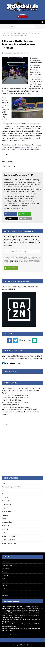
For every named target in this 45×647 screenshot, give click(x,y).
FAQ (3, 578)
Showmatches (7, 522)
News (4, 518)
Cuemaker (5, 572)
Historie (4, 582)
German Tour (6, 501)
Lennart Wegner (20, 53)
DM (3, 490)
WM (3, 533)
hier (38, 150)
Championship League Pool (11, 487)
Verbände (5, 595)
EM (3, 494)
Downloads (5, 575)
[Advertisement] (22, 448)
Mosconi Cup (6, 511)
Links (3, 592)
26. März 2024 (8, 53)
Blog (3, 483)
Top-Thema (6, 526)
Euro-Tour (5, 497)
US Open (5, 529)
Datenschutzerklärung (14, 261)
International (6, 504)
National (5, 515)
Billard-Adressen (7, 565)
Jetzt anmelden (10, 268)
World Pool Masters (9, 543)
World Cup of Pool (8, 540)
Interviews (5, 508)
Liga (3, 589)
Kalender (5, 585)
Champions (5, 568)
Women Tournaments (9, 536)
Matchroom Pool (17, 147)
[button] (10, 214)
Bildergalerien (6, 562)
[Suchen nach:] (22, 27)
